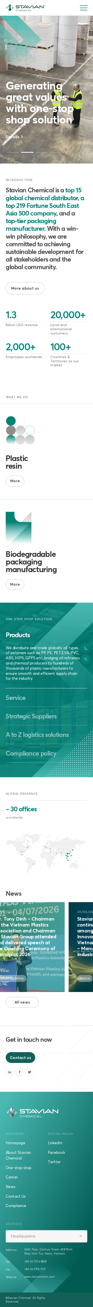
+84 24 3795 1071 (35, 1269)
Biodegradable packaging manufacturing (31, 561)
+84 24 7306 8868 (35, 1261)
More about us (25, 288)
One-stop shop (18, 1167)
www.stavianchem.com (39, 1276)
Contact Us (16, 1196)
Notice (65, 978)
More (15, 481)
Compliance (16, 1205)
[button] (13, 152)
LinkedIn (55, 1143)
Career (12, 1177)
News (10, 1186)
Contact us (20, 1057)
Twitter (54, 1161)
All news (22, 1002)
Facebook (56, 1152)
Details (13, 136)
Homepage (15, 1143)
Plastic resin (17, 461)
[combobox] (46, 1236)
